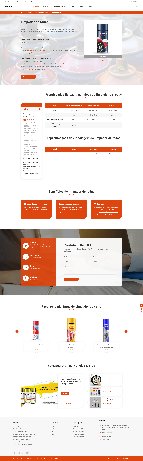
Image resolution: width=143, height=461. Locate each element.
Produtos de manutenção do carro (30, 163)
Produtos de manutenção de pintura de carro (30, 159)
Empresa (45, 6)
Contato (90, 6)
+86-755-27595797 (12, 1)
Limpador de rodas (56, 12)
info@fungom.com (29, 1)
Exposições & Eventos (78, 436)
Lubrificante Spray (28, 116)
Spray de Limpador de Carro (41, 12)
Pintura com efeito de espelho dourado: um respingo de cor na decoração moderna (71, 381)
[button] (102, 60)
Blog (53, 434)
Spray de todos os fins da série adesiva (30, 174)
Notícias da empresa (78, 431)
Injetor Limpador (28, 144)
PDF (53, 431)
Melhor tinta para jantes (109, 376)
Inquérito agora (28, 77)
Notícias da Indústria (78, 434)
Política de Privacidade (122, 458)
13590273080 (34, 279)
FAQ (53, 426)
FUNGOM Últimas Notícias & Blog (71, 365)
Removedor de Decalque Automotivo (36, 346)
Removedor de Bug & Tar (30, 138)
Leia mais (64, 393)
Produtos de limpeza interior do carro (36, 50)
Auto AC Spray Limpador (30, 146)
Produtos (36, 6)
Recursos (71, 6)
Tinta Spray (26, 114)
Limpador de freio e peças (31, 136)
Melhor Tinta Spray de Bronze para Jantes (110, 400)
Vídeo (53, 429)
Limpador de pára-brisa (30, 152)
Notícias (81, 6)
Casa (25, 12)
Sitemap (110, 458)
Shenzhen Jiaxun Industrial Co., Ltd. (33, 458)
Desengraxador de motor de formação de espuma (31, 129)
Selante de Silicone (28, 171)
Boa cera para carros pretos (110, 388)
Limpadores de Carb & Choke (32, 123)
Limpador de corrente (30, 140)
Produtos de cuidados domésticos (29, 167)
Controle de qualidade (58, 6)
